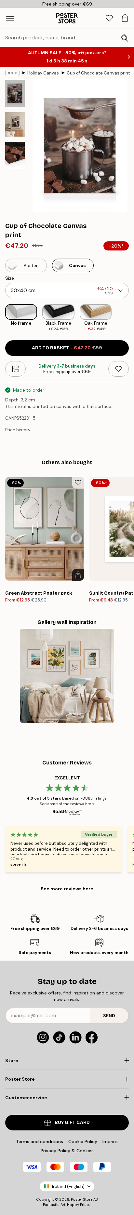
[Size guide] (15, 369)
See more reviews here (67, 889)
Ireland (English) (68, 1186)
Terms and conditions (39, 1141)
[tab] (109, 18)
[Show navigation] (10, 18)
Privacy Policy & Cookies (67, 1151)
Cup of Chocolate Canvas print (98, 73)
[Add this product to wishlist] (118, 369)
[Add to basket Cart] (78, 575)
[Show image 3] (15, 155)
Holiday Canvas (43, 73)
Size (9, 278)
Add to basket (67, 348)
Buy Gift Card (72, 1122)
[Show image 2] (15, 124)
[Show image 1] (15, 93)
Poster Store (81, 1199)
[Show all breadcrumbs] (12, 73)
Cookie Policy (82, 1141)
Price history (17, 430)
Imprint (110, 1141)
